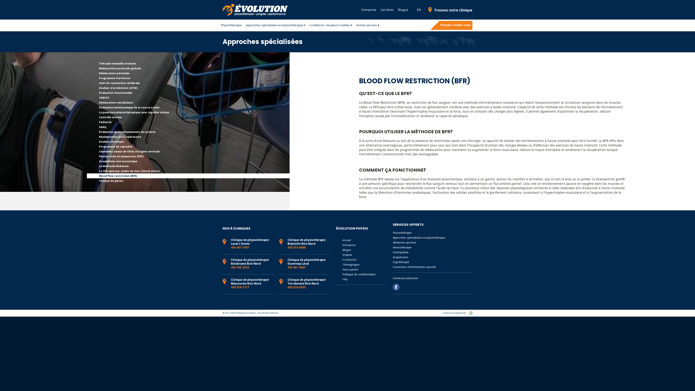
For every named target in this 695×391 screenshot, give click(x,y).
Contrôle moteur (110, 117)
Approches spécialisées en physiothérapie (419, 237)
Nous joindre (350, 269)
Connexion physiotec (405, 278)
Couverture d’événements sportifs (414, 267)
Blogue (403, 10)
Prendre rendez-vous (455, 25)
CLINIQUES (349, 259)
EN (419, 10)
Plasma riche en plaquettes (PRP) (121, 156)
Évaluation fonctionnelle (115, 92)
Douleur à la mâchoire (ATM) (118, 88)
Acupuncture (400, 257)
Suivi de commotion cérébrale (119, 83)
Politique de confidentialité (359, 274)
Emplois (347, 255)
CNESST (104, 97)
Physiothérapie (231, 25)
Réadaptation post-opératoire (120, 136)
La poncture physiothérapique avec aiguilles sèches (134, 112)
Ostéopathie (400, 252)
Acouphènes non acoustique (118, 161)
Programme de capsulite (115, 146)
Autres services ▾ (367, 25)
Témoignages (351, 264)
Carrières (387, 10)
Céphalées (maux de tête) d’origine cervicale (129, 151)
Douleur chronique (111, 141)
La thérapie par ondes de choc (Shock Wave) (129, 171)
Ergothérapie (401, 262)
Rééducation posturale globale (120, 68)
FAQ (345, 279)
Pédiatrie (105, 122)
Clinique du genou (111, 180)
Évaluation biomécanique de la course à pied (129, 107)
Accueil (346, 240)
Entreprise (368, 10)
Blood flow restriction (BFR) (118, 176)
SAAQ (102, 127)
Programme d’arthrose (114, 78)
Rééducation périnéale (114, 73)
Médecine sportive (404, 242)
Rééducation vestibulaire (116, 102)
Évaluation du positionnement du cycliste (127, 132)
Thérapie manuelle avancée (117, 63)
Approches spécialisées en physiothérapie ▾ (275, 25)
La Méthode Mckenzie (114, 166)
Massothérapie (402, 247)
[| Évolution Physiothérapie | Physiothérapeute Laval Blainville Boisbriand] (412, 9)
